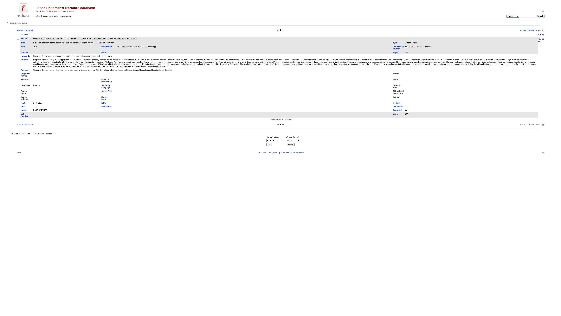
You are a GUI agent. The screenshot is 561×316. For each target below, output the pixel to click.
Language (25, 85)
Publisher (25, 79)
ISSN (23, 103)
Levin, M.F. (132, 38)
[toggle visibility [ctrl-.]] (8, 131)
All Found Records (22, 134)
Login (542, 11)
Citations (531, 30)
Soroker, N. (86, 38)
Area (23, 106)
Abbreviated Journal (398, 47)
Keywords (25, 56)
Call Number (24, 115)
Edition (396, 97)
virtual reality (106, 56)
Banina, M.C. (39, 38)
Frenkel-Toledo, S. (100, 38)
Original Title (396, 86)
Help (542, 153)
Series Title (106, 91)
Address (24, 70)
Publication (106, 46)
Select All (20, 30)
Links (541, 35)
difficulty (43, 56)
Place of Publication (106, 80)
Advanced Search (67, 11)
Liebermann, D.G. (118, 38)
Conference (398, 106)
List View (523, 30)
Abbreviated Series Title (398, 92)
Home (38, 11)
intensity (67, 56)
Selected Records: (44, 134)
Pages (395, 52)
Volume (24, 52)
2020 (35, 46)
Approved (397, 110)
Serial (395, 114)
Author (24, 38)
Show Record (285, 153)
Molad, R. (50, 38)
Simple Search (54, 11)
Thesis (396, 74)
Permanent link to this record (281, 119)
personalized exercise (81, 56)
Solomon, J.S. (62, 38)
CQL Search (261, 153)
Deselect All (29, 30)
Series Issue (104, 98)
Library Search (273, 153)
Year (23, 46)
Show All (44, 11)
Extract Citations (298, 153)
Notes (23, 110)
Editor (395, 79)
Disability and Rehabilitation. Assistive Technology (135, 46)
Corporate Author (25, 75)
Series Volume (24, 98)
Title (23, 43)
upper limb (95, 56)
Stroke (36, 56)
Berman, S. (75, 38)
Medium (396, 103)
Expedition (106, 106)
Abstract (24, 60)
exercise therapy (55, 56)
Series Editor (24, 92)
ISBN (103, 103)
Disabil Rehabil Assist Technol (418, 46)
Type (395, 43)
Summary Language (105, 86)
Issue (103, 52)
